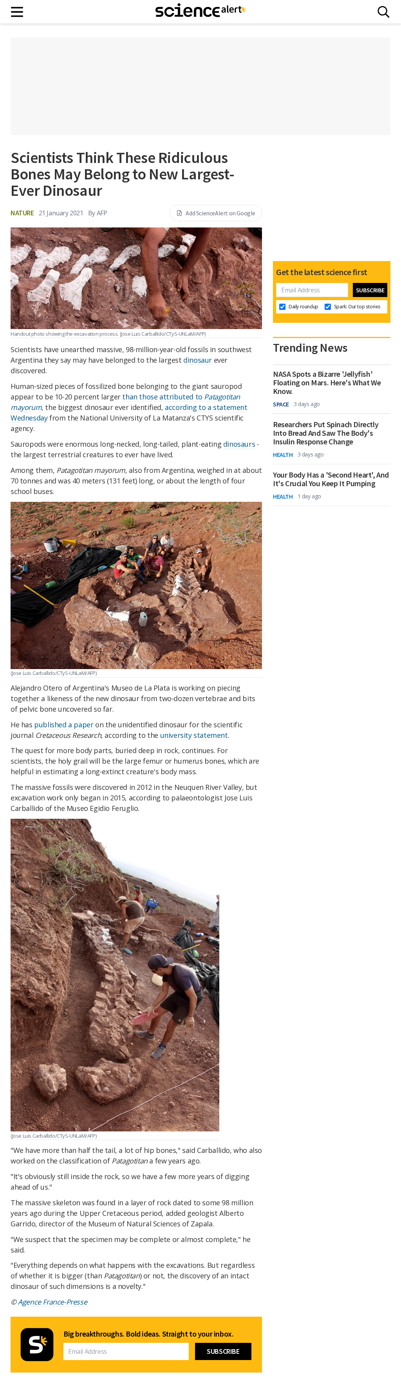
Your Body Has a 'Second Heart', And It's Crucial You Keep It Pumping (331, 479)
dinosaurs (239, 444)
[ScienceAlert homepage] (200, 12)
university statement (194, 735)
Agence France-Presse (52, 1302)
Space (281, 404)
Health (283, 454)
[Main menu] (17, 12)
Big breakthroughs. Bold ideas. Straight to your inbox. (148, 1334)
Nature (22, 212)
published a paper (63, 724)
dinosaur (197, 360)
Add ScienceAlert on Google (220, 213)
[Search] (383, 12)
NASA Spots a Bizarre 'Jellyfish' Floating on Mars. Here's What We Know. (327, 383)
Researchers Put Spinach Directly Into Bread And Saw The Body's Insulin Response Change (325, 433)
